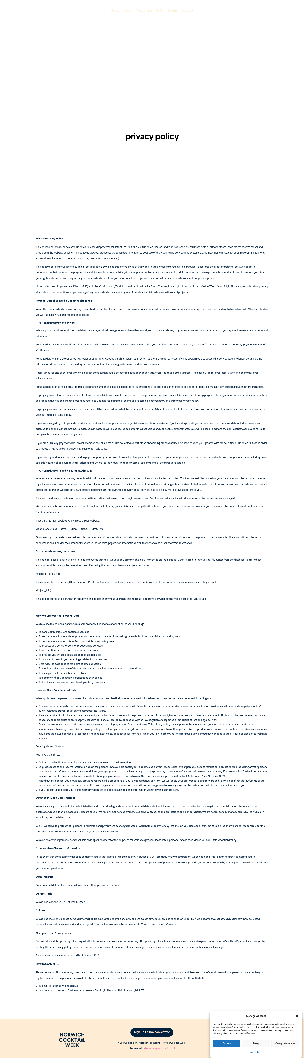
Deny (256, 1043)
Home (115, 10)
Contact (187, 10)
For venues (144, 10)
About (128, 10)
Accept (227, 1043)
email (119, 776)
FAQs (160, 10)
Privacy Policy (254, 1052)
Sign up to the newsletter (152, 1032)
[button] (297, 1016)
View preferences (285, 1043)
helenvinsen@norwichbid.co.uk (159, 1048)
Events (173, 10)
